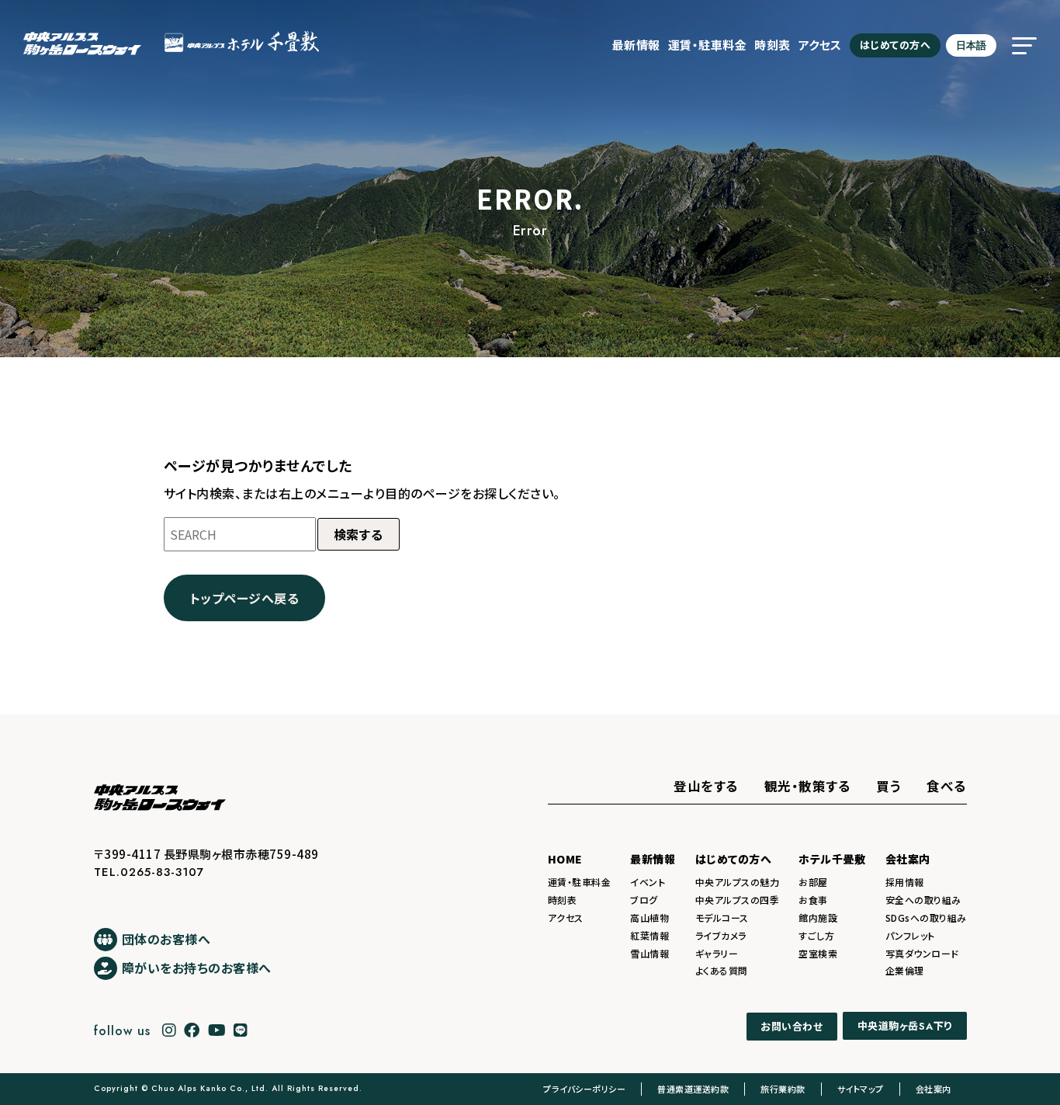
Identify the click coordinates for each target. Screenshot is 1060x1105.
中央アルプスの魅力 (737, 881)
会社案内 (907, 859)
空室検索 (817, 953)
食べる (947, 786)
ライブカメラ (721, 935)
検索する (358, 534)
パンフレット (910, 935)
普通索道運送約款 (693, 1088)
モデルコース (722, 917)
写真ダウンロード (922, 953)
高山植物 (649, 917)
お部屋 (813, 881)
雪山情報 (649, 953)
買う (888, 786)
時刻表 (772, 44)
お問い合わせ (791, 1026)
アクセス (820, 44)
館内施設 (817, 917)
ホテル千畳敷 (831, 859)
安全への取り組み (923, 899)
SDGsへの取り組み (926, 917)
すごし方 (816, 935)
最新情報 (636, 44)
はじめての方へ (895, 44)
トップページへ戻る (245, 598)
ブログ (644, 899)
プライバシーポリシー (584, 1088)
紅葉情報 (649, 935)
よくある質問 (721, 970)
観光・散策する (807, 786)
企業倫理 (904, 970)
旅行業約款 (782, 1088)
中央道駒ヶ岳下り (904, 1026)
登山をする (706, 786)
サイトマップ (860, 1088)
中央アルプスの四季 (737, 899)
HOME (565, 859)
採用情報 (904, 881)
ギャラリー (717, 953)
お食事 (813, 899)
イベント (647, 881)
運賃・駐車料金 (707, 44)
